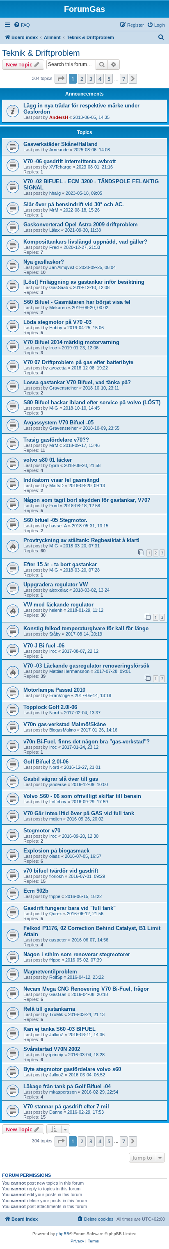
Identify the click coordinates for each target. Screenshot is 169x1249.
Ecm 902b (35, 891)
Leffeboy (57, 801)
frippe (54, 896)
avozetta (57, 367)
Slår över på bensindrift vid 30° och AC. (73, 204)
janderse (57, 784)
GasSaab (58, 287)
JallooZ (56, 1034)
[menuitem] (22, 25)
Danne (55, 1112)
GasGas (57, 994)
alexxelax (58, 590)
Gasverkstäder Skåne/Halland (60, 144)
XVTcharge (60, 166)
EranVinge (59, 695)
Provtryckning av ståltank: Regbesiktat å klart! (81, 540)
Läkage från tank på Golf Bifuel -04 (67, 1086)
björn (54, 465)
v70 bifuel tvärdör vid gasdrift (60, 871)
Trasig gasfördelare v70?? (56, 440)
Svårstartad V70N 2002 (51, 1049)
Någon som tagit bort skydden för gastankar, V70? (87, 500)
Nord (54, 712)
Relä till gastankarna (49, 1009)
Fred (54, 247)
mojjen (55, 818)
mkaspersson (63, 1091)
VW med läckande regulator (58, 605)
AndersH (58, 117)
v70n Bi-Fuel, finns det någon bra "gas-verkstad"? (86, 741)
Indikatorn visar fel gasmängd (61, 480)
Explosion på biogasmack (56, 851)
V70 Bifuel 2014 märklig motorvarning (71, 342)
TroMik (56, 1014)
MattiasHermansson (69, 671)
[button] (61, 79)
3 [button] (90, 78)
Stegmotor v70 (41, 830)
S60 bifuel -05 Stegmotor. (55, 520)
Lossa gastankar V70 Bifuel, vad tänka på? (77, 382)
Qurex (55, 913)
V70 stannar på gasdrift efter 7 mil (66, 1106)
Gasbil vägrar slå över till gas (60, 779)
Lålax (54, 230)
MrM (53, 209)
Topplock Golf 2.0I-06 (50, 707)
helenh (55, 610)
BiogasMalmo (62, 729)
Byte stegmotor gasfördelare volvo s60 (72, 1069)
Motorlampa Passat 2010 (54, 690)
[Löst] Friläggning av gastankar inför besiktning (83, 282)
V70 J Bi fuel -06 (43, 646)
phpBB (62, 1233)
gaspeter (58, 939)
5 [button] (108, 78)
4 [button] (99, 78)
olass (54, 856)
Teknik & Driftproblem (41, 52)
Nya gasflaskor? (43, 262)
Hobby (55, 327)
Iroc (53, 347)
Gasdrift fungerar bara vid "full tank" (69, 908)
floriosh (56, 876)
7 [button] (123, 78)
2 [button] (81, 78)
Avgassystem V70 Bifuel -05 (58, 422)
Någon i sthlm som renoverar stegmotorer (76, 954)
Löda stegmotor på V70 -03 (57, 322)
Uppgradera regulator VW (55, 584)
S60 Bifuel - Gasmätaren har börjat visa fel (76, 302)
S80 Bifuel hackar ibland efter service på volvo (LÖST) (91, 402)
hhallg (55, 193)
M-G (53, 408)
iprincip (56, 1054)
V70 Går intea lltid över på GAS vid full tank (78, 813)
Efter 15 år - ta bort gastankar (60, 564)
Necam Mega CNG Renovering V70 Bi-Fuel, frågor (86, 989)
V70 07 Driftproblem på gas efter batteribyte (78, 362)
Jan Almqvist (61, 267)
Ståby (55, 633)
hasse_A (58, 525)
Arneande (59, 149)
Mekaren (58, 307)
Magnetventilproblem (50, 972)
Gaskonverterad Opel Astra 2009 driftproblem (80, 224)
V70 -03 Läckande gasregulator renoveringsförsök (86, 666)
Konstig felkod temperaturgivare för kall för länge (85, 628)
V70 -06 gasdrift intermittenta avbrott (69, 161)
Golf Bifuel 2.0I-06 (46, 762)
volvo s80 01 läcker (47, 460)
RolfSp (55, 977)
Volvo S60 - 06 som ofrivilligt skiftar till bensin (82, 796)
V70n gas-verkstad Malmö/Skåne (64, 724)
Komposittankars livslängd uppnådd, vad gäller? (85, 242)
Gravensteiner (63, 387)
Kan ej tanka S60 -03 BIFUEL (59, 1029)
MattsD (56, 485)
